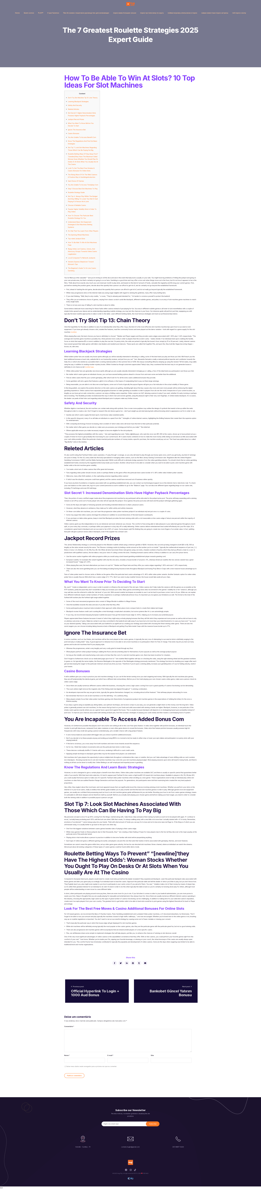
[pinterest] (132, 963)
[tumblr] (139, 963)
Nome (67, 1055)
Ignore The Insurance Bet (77, 130)
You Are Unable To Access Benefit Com (82, 137)
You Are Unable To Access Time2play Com (83, 185)
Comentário (69, 1026)
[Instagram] (130, 1170)
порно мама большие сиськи (124, 13)
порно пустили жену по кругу (152, 13)
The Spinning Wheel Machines (78, 235)
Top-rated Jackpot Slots (76, 239)
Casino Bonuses (73, 133)
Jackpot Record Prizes (76, 119)
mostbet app (89, 367)
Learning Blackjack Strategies (78, 102)
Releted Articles (73, 109)
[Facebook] (126, 1170)
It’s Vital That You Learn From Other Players (83, 231)
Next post (186, 987)
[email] (145, 963)
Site (152, 1055)
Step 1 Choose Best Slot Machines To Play (83, 189)
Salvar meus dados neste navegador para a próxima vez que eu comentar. (91, 1066)
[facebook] (114, 963)
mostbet (73, 332)
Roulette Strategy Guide (76, 192)
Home (17, 13)
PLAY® (40, 13)
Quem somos (29, 13)
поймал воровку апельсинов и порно (182, 13)
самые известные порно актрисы (214, 13)
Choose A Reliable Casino (77, 205)
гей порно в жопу (239, 13)
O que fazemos (53, 13)
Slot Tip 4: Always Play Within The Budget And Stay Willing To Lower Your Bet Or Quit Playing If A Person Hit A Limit (83, 198)
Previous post (78, 987)
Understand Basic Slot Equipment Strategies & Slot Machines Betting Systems (80, 224)
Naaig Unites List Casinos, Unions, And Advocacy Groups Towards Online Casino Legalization (82, 251)
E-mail (110, 1055)
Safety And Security (75, 105)
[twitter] (120, 963)
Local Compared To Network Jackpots (81, 258)
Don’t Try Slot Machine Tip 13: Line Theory (82, 98)
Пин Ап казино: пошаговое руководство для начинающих (86, 13)
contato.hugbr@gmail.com (130, 1147)
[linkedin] (126, 963)
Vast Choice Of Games (76, 181)
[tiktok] (135, 1170)
